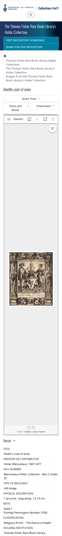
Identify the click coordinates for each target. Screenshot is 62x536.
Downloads (44, 106)
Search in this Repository (24, 47)
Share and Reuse (15, 108)
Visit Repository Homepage (25, 40)
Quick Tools (29, 99)
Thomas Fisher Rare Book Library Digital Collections (31, 62)
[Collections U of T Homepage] (5, 56)
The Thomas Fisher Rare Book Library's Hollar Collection (30, 70)
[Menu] (31, 14)
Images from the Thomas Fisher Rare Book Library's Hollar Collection (29, 78)
